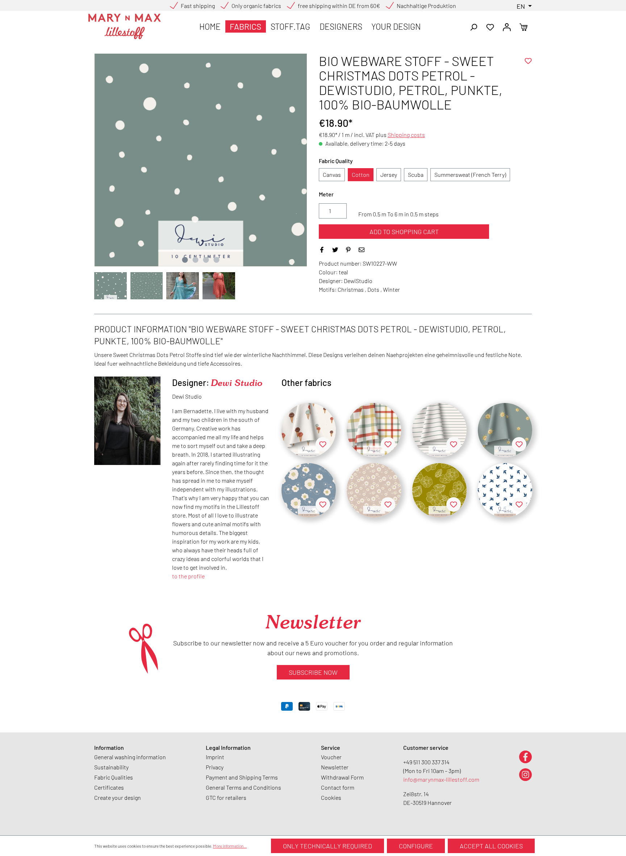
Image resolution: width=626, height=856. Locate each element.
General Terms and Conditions (243, 787)
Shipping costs (406, 134)
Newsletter (335, 767)
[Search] (473, 26)
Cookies (331, 797)
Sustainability (111, 767)
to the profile (188, 576)
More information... (230, 845)
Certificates (109, 787)
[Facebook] (525, 756)
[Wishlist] (490, 26)
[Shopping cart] (523, 26)
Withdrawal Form (342, 777)
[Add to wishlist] (528, 61)
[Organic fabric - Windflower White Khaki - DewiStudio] (439, 490)
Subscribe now (313, 672)
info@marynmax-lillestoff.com (441, 779)
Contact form (337, 787)
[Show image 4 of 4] (216, 260)
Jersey (388, 174)
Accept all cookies (491, 846)
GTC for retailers (226, 797)
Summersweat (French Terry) (470, 174)
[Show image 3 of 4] (206, 260)
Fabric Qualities (113, 777)
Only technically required (327, 846)
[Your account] (506, 26)
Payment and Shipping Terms (242, 777)
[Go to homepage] (124, 26)
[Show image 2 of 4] (195, 260)
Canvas (332, 174)
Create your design (117, 797)
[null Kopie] (308, 430)
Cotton (361, 174)
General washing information (130, 756)
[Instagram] (525, 774)
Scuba (415, 174)
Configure (416, 846)
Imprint (215, 756)
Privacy (215, 767)
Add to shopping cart (404, 232)
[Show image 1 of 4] (185, 260)
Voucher (331, 756)
